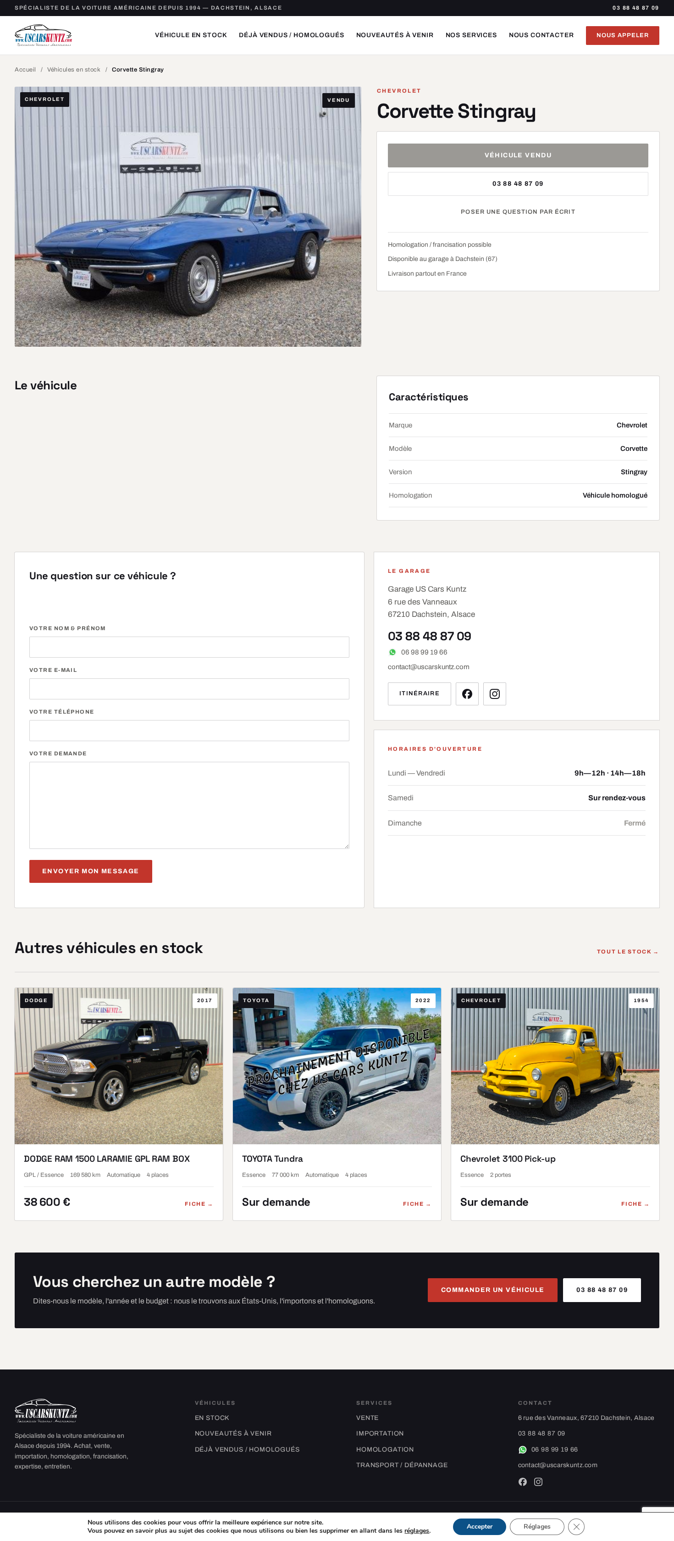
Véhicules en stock (73, 70)
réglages (416, 1531)
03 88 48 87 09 (636, 8)
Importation (380, 1433)
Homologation (385, 1449)
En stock (212, 1417)
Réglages (537, 1526)
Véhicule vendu (518, 155)
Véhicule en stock (191, 35)
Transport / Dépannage (402, 1465)
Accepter (479, 1526)
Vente (367, 1417)
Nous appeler (623, 35)
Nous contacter (541, 35)
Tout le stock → (628, 951)
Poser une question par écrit (518, 212)
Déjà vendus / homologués (291, 35)
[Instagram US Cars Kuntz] (494, 693)
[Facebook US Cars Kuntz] (467, 693)
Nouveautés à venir (395, 35)
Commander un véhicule (492, 1289)
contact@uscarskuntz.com (429, 667)
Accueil (25, 70)
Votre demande (58, 753)
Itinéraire (419, 693)
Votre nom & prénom (67, 628)
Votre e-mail (53, 670)
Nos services (471, 35)
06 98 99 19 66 (424, 652)
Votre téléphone (61, 712)
